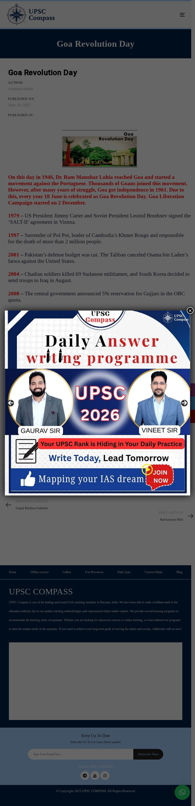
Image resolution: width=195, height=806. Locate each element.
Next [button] (184, 403)
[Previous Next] (97, 403)
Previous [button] (10, 403)
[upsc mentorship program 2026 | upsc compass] (97, 403)
